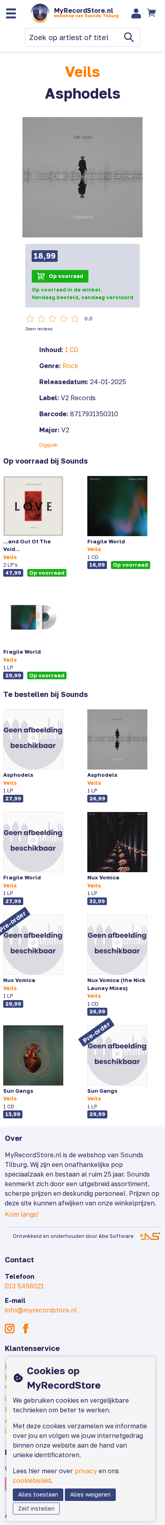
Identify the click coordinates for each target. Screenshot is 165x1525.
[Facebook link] (25, 1328)
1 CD (71, 350)
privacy (85, 1471)
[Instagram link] (9, 1328)
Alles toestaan (38, 1494)
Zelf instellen (36, 1508)
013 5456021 (24, 1286)
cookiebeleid (32, 1480)
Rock (70, 366)
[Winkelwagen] (153, 13)
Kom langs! (21, 1214)
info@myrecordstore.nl (41, 1310)
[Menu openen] (11, 13)
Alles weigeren (90, 1494)
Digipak (48, 445)
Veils (82, 71)
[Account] (136, 13)
